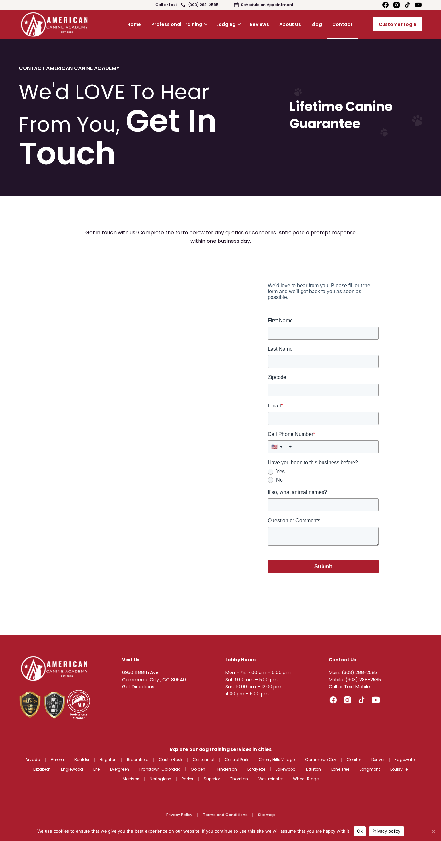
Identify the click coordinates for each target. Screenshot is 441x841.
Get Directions (138, 686)
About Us (290, 24)
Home (134, 24)
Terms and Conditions (225, 814)
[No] (433, 831)
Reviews (259, 24)
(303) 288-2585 (203, 4)
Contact (342, 24)
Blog (316, 24)
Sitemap (266, 814)
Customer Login (397, 24)
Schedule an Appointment (267, 4)
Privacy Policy (179, 814)
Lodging (226, 24)
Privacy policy (386, 831)
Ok (360, 831)
